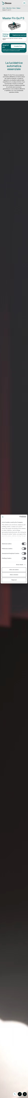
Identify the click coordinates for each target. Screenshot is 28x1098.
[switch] (24, 548)
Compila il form (18, 46)
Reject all (14, 580)
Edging (18, 8)
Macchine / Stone (11, 8)
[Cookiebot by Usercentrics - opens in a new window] (19, 517)
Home (3, 8)
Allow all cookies (14, 569)
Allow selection (14, 574)
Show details (19, 564)
